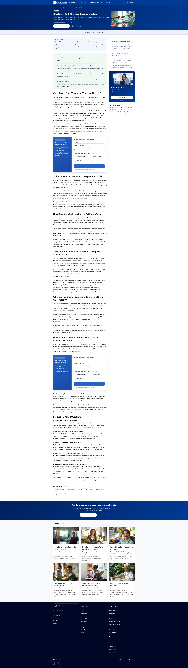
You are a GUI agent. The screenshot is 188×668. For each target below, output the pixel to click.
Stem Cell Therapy (100, 490)
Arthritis (56, 10)
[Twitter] (76, 26)
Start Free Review (122, 97)
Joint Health (71, 490)
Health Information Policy (58, 618)
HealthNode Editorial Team (59, 22)
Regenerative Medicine (60, 494)
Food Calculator (112, 632)
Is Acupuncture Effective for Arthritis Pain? (120, 114)
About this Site (56, 615)
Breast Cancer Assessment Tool (116, 627)
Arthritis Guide (90, 32)
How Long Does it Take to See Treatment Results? (122, 107)
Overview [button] (99, 32)
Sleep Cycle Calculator (114, 629)
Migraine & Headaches (86, 619)
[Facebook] (72, 26)
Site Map (55, 623)
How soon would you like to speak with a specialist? (86, 153)
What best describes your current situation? (84, 139)
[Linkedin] (54, 664)
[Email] (58, 664)
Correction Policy (113, 652)
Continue (89, 166)
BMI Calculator (112, 613)
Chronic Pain (88, 490)
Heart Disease (84, 621)
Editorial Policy (112, 646)
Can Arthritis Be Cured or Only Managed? (120, 112)
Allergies (83, 627)
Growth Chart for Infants (114, 624)
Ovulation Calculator (113, 616)
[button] (72, 2)
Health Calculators (113, 610)
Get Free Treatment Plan (129, 2)
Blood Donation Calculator (114, 621)
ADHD (82, 624)
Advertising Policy (113, 649)
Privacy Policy (112, 644)
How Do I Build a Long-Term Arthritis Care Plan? (121, 109)
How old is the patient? (79, 145)
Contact (55, 621)
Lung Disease (84, 613)
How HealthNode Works (103, 515)
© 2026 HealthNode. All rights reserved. (126, 660)
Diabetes (83, 616)
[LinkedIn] (80, 26)
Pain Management (59, 490)
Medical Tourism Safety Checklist (119, 119)
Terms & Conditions (113, 641)
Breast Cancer (84, 629)
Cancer (82, 610)
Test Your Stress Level (114, 619)
